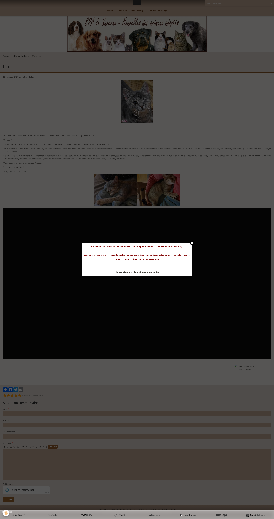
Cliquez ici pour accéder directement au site (137, 272)
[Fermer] (192, 243)
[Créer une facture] (154, 515)
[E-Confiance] (188, 515)
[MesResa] (86, 515)
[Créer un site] (18, 515)
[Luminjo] (221, 515)
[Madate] (52, 515)
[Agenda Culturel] (255, 515)
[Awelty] (120, 515)
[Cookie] (6, 513)
